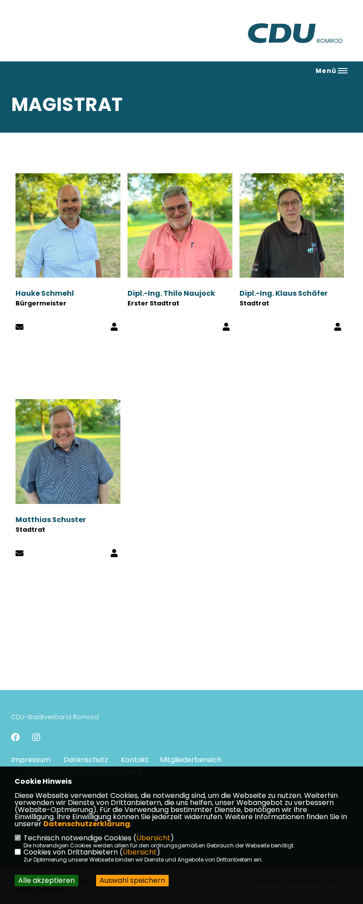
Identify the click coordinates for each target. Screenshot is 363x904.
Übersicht (153, 838)
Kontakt (135, 760)
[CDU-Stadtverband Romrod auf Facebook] (15, 738)
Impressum (30, 760)
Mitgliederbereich (190, 760)
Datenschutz (85, 760)
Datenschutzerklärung (86, 824)
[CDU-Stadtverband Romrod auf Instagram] (36, 738)
